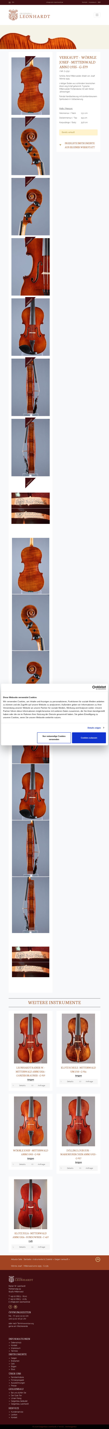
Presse (13, 1386)
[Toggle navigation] (97, 15)
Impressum (93, 2)
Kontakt (84, 2)
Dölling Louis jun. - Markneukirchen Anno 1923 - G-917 (78, 1154)
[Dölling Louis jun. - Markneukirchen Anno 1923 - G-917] (78, 1121)
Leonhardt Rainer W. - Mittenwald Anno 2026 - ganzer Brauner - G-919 (31, 1071)
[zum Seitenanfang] (97, 1259)
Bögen (13, 1366)
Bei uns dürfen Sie (18, 1393)
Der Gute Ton (16, 1395)
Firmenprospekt (17, 1380)
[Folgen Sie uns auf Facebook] (11, 1307)
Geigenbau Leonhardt (20, 1404)
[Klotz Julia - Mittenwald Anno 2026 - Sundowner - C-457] (30, 1204)
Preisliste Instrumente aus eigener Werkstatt (80, 145)
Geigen (14, 1358)
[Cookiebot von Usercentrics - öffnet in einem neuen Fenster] (94, 688)
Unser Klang (16, 1398)
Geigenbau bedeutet (19, 1401)
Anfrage (41, 1085)
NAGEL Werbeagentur (68, 1427)
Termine (14, 1351)
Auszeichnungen (18, 1383)
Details (22, 1085)
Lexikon (14, 1415)
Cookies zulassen (89, 738)
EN (13, 2)
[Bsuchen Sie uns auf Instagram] (16, 1307)
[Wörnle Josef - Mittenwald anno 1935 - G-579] (30, 86)
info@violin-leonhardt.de (54, 2)
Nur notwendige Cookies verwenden (54, 737)
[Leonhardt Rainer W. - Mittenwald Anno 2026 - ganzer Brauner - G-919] (30, 1038)
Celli (13, 1364)
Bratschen (15, 1361)
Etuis (13, 1369)
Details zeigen (94, 728)
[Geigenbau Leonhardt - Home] (21, 1279)
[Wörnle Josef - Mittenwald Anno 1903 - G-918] (30, 1121)
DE (10, 2)
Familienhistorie (17, 1377)
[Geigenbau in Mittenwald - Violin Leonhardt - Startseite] (29, 15)
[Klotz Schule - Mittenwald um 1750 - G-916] (78, 1038)
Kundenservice (17, 1412)
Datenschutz (16, 1343)
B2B (99, 2)
